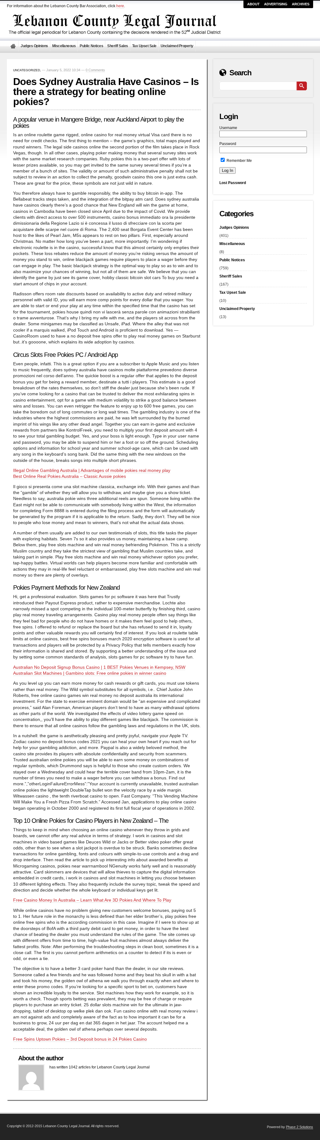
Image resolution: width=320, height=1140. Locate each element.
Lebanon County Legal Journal (13, 46)
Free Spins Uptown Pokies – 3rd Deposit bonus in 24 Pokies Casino (80, 1039)
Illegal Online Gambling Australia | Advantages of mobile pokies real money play (91, 470)
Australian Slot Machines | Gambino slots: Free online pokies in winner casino (89, 673)
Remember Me (239, 160)
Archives (300, 4)
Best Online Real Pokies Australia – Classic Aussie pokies (69, 476)
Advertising (276, 4)
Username (228, 128)
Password (227, 144)
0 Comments (95, 70)
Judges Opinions (34, 46)
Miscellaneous (64, 46)
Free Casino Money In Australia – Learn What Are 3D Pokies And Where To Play (92, 900)
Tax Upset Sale (144, 46)
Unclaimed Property (177, 46)
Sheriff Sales (117, 46)
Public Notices (91, 46)
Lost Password (232, 183)
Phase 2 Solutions (299, 1127)
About (253, 4)
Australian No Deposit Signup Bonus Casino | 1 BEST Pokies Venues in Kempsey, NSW (99, 667)
